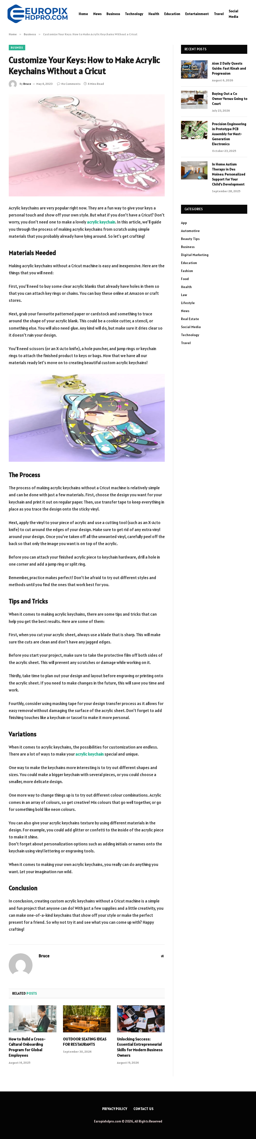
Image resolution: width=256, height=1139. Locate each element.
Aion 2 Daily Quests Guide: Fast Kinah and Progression (229, 68)
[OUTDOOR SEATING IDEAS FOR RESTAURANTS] (87, 1018)
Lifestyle (188, 303)
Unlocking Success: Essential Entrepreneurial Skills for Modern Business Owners (140, 1047)
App (184, 222)
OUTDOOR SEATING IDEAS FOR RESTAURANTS (84, 1041)
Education (172, 14)
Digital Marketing (194, 255)
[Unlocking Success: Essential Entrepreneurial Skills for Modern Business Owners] (141, 1018)
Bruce (27, 84)
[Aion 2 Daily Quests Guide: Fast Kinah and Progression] (194, 69)
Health (153, 14)
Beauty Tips (190, 239)
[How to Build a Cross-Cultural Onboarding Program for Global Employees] (32, 1018)
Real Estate (190, 319)
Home (83, 14)
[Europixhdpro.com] (38, 14)
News (97, 14)
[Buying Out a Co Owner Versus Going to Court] (194, 100)
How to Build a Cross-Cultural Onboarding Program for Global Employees (27, 1047)
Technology (134, 14)
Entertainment (197, 14)
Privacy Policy (114, 1109)
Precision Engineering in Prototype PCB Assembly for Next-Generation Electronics (229, 134)
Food (185, 279)
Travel (219, 14)
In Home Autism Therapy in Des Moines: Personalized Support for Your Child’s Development (228, 174)
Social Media (233, 14)
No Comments (70, 84)
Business (113, 14)
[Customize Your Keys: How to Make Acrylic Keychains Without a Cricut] (87, 145)
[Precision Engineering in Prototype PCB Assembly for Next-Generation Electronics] (194, 130)
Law (184, 295)
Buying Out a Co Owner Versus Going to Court (229, 98)
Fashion (187, 271)
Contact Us (144, 1109)
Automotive (190, 231)
